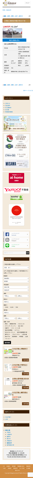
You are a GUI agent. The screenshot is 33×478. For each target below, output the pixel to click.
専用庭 (21, 336)
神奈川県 (7, 430)
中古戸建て (8, 417)
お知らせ (7, 103)
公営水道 (24, 334)
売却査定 (9, 468)
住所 (16, 16)
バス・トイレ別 (15, 328)
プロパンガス (16, 334)
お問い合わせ (17, 470)
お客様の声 (15, 468)
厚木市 (8, 439)
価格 (5, 16)
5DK (17, 307)
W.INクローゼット (10, 332)
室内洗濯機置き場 (22, 332)
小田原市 (9, 434)
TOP (4, 466)
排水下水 (7, 336)
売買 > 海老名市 (7, 10)
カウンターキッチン (10, 326)
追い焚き (20, 326)
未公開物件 (8, 107)
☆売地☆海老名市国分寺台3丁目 (14, 21)
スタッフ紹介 (21, 468)
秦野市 (8, 436)
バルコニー (8, 338)
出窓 (26, 336)
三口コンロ (21, 324)
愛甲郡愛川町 (10, 445)
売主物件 (7, 105)
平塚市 (8, 432)
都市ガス (7, 334)
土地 (6, 419)
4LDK (11, 307)
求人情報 (28, 468)
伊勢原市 (9, 441)
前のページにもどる (28, 90)
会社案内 (8, 466)
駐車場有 (14, 336)
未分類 (7, 110)
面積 (8, 16)
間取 (12, 16)
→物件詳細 (25, 360)
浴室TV (7, 328)
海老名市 (9, 443)
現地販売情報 (9, 112)
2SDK (6, 307)
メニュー (27, 2)
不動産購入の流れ (20, 466)
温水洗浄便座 (8, 330)
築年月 (21, 16)
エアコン (17, 330)
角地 (6, 324)
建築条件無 (13, 324)
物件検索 (13, 466)
